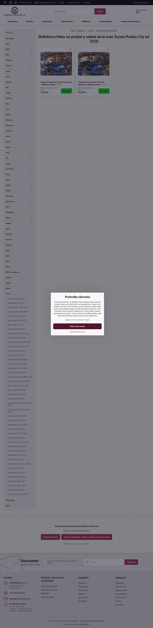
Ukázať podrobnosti (77, 332)
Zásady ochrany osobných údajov (77, 320)
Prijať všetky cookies (77, 326)
